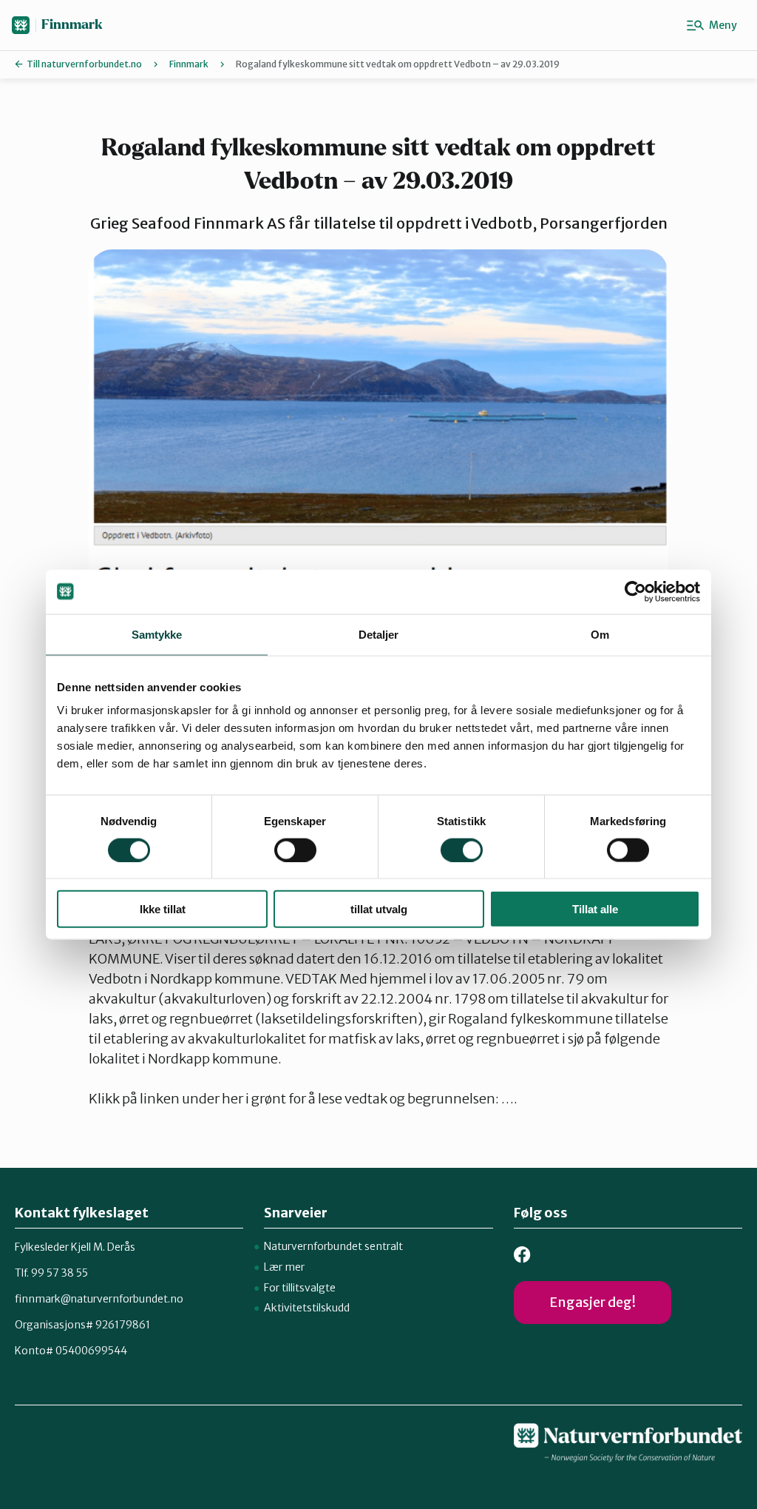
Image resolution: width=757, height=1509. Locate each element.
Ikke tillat (163, 909)
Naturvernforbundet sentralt (333, 1246)
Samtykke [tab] (157, 634)
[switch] (295, 849)
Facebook (522, 1254)
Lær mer (284, 1267)
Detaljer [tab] (379, 634)
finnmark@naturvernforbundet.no (99, 1298)
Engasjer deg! (592, 1302)
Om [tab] (600, 634)
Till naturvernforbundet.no (84, 64)
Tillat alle (595, 909)
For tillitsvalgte (300, 1287)
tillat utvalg (378, 909)
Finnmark (72, 25)
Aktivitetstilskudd (307, 1307)
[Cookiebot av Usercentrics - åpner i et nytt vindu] (635, 591)
